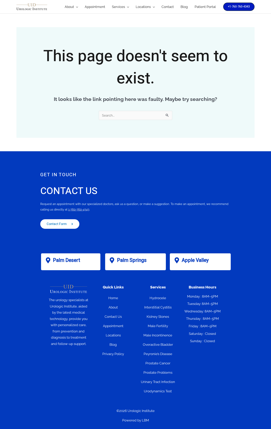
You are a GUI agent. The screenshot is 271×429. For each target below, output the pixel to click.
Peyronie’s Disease (158, 354)
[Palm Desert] (48, 260)
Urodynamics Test (158, 391)
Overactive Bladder (158, 345)
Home (113, 298)
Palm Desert (66, 260)
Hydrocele (158, 298)
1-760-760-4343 (78, 209)
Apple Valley (195, 260)
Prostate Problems (157, 372)
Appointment (113, 326)
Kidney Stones (158, 317)
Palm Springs (132, 260)
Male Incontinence (157, 335)
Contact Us (113, 317)
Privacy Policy (113, 354)
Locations (113, 335)
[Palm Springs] (112, 260)
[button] (76, 6)
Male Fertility (158, 326)
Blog (113, 345)
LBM (145, 420)
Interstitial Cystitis (158, 307)
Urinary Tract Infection (158, 382)
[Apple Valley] (177, 260)
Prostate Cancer (157, 363)
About (113, 307)
